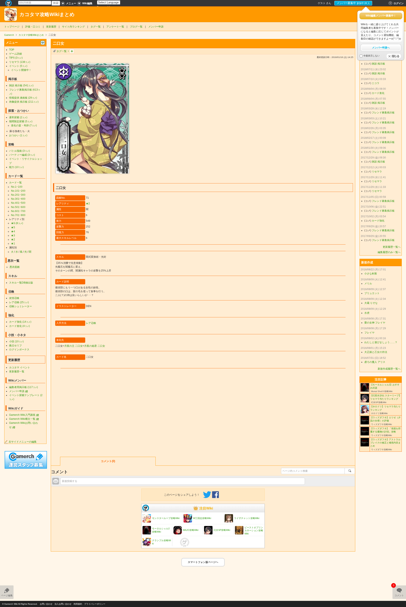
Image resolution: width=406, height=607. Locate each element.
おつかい (18, 135)
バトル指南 (19, 150)
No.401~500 (18, 202)
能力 (16, 167)
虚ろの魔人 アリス (374, 362)
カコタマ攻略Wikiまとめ (47, 14)
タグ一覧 (96, 26)
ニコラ (375, 83)
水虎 (366, 312)
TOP (11, 49)
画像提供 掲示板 (23, 101)
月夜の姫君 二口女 (94, 345)
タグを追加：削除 (72, 51)
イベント (18, 66)
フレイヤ (369, 332)
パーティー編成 (22, 154)
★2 (88, 203)
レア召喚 (91, 323)
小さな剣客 (370, 273)
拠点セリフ (15, 345)
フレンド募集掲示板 (383, 112)
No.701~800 (18, 215)
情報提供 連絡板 (23, 97)
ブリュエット (372, 293)
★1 (13, 243)
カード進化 (19, 326)
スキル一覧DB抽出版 (21, 282)
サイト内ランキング (73, 26)
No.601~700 (18, 211)
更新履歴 (51, 26)
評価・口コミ (32, 26)
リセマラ (19, 62)
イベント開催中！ (21, 70)
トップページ (11, 26)
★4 (13, 231)
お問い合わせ (46, 604)
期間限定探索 (20, 121)
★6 (17, 223)
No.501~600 (18, 207)
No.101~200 (18, 190)
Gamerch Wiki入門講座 (22, 414)
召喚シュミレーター (20, 306)
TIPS (16, 57)
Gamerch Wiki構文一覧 (22, 418)
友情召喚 (14, 298)
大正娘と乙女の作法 (375, 352)
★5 (13, 227)
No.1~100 (16, 186)
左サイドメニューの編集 (23, 441)
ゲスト (321, 3)
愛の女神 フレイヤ (374, 322)
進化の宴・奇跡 (24, 125)
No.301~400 (18, 198)
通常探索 (18, 117)
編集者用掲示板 (23, 387)
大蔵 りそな (371, 302)
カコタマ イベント (19, 367)
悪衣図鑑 (15, 267)
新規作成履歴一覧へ (389, 368)
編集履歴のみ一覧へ (389, 252)
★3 (13, 235)
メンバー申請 (155, 26)
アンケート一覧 (115, 26)
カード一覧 (15, 182)
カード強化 (20, 321)
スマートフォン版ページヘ (203, 562)
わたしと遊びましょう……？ (380, 342)
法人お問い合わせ (63, 604)
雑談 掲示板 (21, 85)
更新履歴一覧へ (392, 246)
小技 (16, 341)
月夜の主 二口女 (73, 345)
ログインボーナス (19, 349)
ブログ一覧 (136, 26)
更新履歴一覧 (16, 371)
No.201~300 (18, 194)
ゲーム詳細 (15, 53)
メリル (368, 283)
